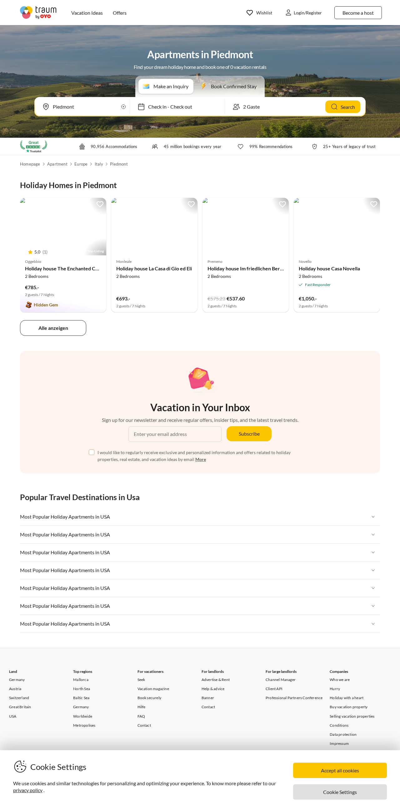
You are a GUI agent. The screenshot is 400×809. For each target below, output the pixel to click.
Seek (141, 679)
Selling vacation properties (352, 716)
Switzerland (19, 697)
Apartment (57, 163)
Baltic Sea (81, 697)
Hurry (335, 688)
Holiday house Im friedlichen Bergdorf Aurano (259, 268)
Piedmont (119, 163)
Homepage (30, 163)
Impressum (339, 743)
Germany (17, 679)
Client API (274, 688)
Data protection (343, 734)
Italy (99, 163)
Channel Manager (281, 679)
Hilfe (142, 706)
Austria (15, 688)
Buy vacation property (349, 706)
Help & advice (213, 688)
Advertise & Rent (216, 679)
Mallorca (80, 679)
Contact (144, 725)
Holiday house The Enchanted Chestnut (68, 268)
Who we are (340, 679)
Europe (81, 163)
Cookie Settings (340, 792)
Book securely (150, 697)
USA (13, 716)
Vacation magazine (153, 688)
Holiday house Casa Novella (329, 268)
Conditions (339, 725)
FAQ (141, 716)
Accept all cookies (340, 770)
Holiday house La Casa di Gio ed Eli (154, 268)
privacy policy (27, 790)
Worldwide (82, 716)
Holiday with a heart (346, 697)
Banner (208, 697)
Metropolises (84, 725)
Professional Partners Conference (294, 697)
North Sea (81, 688)
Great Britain (20, 706)
